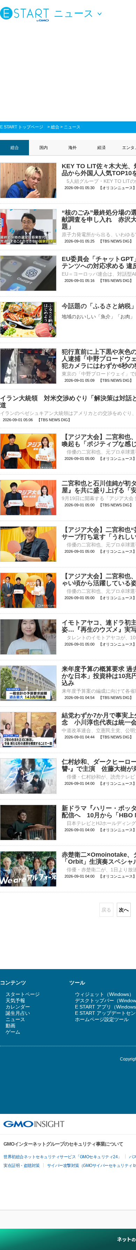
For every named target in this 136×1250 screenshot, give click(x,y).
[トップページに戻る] (26, 14)
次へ (124, 910)
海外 (72, 147)
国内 (43, 147)
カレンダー (18, 1007)
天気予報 (15, 1000)
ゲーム (13, 1032)
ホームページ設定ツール (102, 1019)
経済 (101, 147)
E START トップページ (21, 127)
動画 (10, 1025)
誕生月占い (18, 1013)
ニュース (72, 127)
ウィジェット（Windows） (104, 994)
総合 (55, 127)
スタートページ (23, 994)
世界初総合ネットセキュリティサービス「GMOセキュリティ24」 (62, 1156)
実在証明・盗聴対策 (21, 1165)
